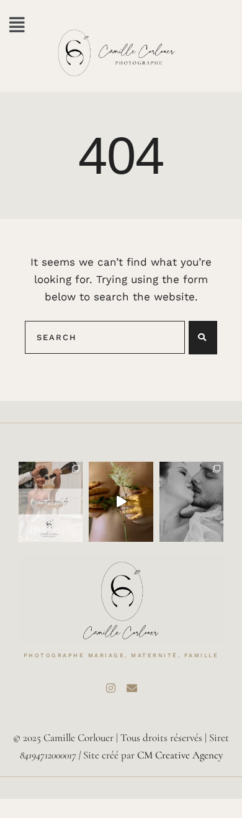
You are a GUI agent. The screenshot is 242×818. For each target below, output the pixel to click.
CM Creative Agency (180, 755)
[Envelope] (131, 687)
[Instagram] (110, 687)
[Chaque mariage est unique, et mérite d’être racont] (51, 502)
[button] (17, 25)
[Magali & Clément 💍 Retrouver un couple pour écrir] (191, 502)
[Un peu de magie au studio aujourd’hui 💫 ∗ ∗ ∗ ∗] (121, 502)
